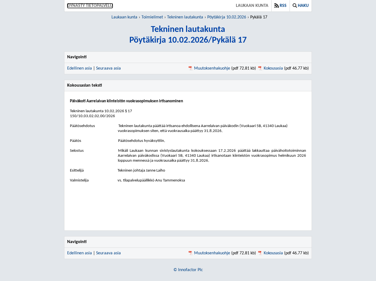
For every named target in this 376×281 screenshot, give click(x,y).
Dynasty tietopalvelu (90, 6)
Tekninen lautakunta (185, 17)
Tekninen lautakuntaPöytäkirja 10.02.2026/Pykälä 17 (188, 35)
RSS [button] (283, 6)
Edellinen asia (79, 68)
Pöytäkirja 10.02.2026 (226, 17)
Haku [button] (303, 6)
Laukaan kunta (252, 6)
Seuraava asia (108, 68)
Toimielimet (152, 17)
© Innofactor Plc (188, 270)
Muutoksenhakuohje (212, 68)
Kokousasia (273, 68)
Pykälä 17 (258, 17)
